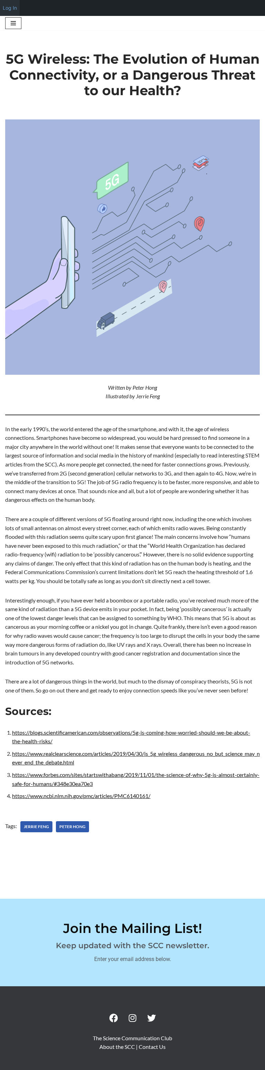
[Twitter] (151, 1018)
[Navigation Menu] (13, 23)
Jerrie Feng (36, 826)
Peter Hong (72, 826)
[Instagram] (132, 1018)
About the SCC (117, 1046)
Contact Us (152, 1046)
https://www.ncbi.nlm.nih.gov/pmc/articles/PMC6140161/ (81, 795)
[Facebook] (113, 1018)
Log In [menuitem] (10, 8)
